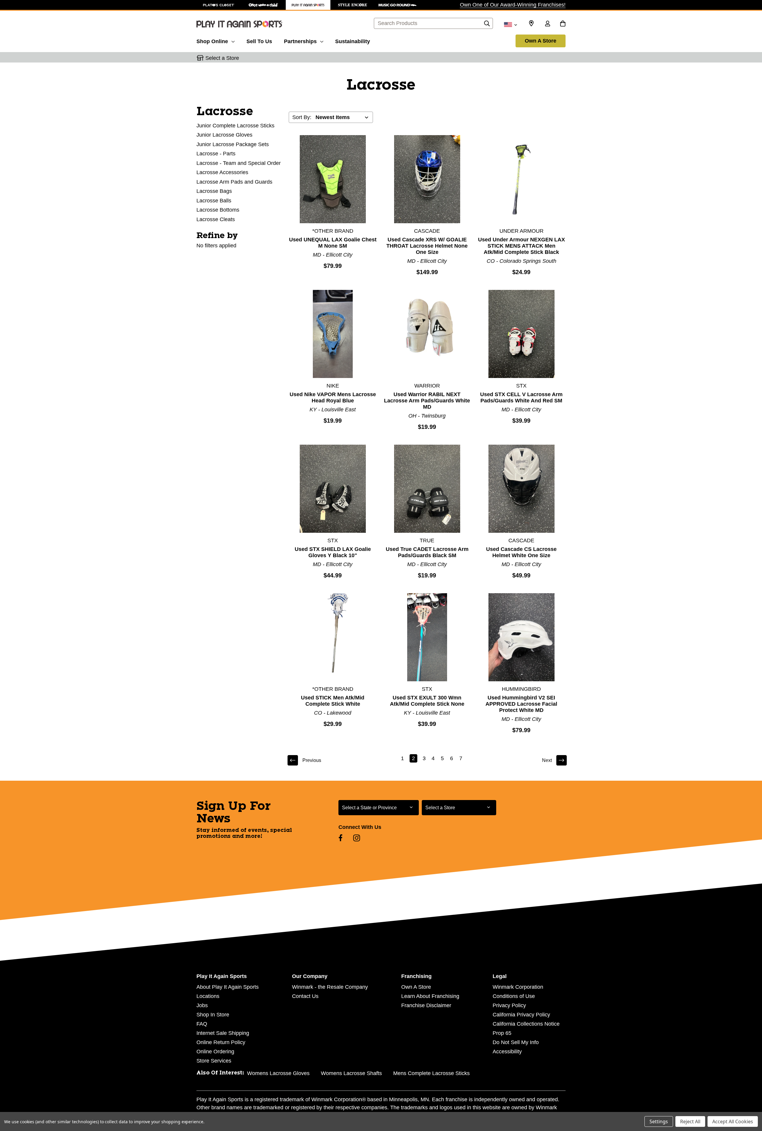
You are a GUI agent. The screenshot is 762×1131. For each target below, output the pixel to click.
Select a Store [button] (222, 58)
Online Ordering (215, 1052)
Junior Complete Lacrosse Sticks (235, 126)
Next (547, 760)
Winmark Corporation (518, 987)
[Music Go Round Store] (397, 5)
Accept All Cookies (732, 1121)
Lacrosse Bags (214, 191)
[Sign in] (547, 24)
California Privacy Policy (521, 1015)
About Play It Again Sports (227, 987)
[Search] (487, 25)
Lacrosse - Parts (215, 154)
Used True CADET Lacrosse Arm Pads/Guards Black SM (427, 552)
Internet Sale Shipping (222, 1033)
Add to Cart (332, 179)
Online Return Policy (220, 1042)
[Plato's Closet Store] (218, 5)
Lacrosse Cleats (215, 219)
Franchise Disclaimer (426, 1005)
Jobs (202, 1005)
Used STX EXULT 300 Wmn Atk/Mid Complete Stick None (427, 701)
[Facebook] (340, 837)
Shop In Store (212, 1015)
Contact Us (305, 996)
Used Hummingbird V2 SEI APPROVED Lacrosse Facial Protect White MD (521, 704)
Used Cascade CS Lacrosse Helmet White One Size (521, 552)
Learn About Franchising (430, 996)
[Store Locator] (531, 23)
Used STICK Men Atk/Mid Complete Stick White (332, 701)
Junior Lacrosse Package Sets (232, 144)
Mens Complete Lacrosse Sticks (431, 1073)
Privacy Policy (509, 1005)
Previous (311, 760)
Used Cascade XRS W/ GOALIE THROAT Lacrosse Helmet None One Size (427, 246)
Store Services (213, 1061)
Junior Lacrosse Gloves (224, 135)
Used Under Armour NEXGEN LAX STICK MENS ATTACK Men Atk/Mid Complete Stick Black (521, 246)
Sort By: (301, 117)
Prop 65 (502, 1033)
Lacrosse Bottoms (217, 210)
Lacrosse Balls (213, 201)
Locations (207, 996)
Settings (658, 1121)
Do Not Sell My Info (516, 1042)
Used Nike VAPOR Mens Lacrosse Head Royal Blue (333, 397)
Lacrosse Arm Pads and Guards (234, 182)
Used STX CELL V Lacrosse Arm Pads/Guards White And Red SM (521, 397)
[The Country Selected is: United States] (510, 24)
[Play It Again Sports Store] (308, 5)
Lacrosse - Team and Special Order (238, 163)
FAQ (201, 1024)
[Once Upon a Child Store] (263, 5)
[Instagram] (356, 837)
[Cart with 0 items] (563, 24)
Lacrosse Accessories (222, 172)
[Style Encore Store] (352, 5)
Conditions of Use (514, 996)
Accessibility (507, 1052)
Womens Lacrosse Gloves (278, 1073)
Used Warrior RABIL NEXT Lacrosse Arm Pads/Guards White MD (427, 400)
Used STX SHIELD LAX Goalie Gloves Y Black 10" (333, 552)
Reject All (690, 1121)
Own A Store (540, 41)
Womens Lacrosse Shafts (351, 1073)
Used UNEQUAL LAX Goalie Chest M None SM (333, 243)
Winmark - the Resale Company (330, 987)
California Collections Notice (526, 1024)
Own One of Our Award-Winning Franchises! (513, 5)
